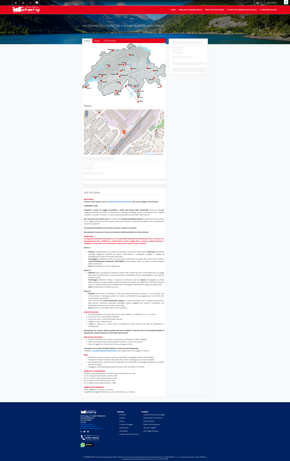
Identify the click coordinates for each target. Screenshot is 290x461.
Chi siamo (122, 409)
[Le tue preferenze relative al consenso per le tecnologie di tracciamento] (286, 2)
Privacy (121, 416)
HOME (173, 10)
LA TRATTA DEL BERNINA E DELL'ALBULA (242, 10)
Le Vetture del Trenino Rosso (129, 429)
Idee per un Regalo (149, 422)
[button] (258, 3)
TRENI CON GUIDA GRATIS (214, 10)
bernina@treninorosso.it (88, 421)
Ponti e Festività (148, 416)
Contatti (122, 412)
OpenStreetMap (150, 148)
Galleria (87, 41)
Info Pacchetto (110, 41)
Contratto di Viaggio (126, 419)
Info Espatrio (123, 425)
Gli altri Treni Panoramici (151, 419)
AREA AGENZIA (271, 3)
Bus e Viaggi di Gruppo (150, 425)
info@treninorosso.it (87, 419)
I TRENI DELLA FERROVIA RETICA (190, 10)
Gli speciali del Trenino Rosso (153, 412)
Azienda (120, 406)
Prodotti (144, 406)
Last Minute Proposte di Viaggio (154, 409)
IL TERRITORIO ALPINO (268, 10)
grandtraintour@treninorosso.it (120, 196)
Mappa (97, 41)
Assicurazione (123, 422)
